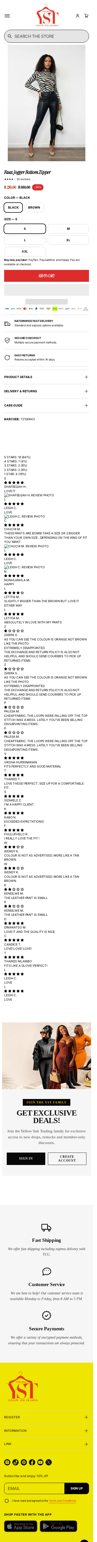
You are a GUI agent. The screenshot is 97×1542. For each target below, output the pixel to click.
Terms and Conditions (62, 1500)
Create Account (67, 1158)
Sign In (26, 1158)
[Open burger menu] (7, 16)
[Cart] (85, 16)
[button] (46, 290)
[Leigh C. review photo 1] (46, 516)
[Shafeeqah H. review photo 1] (46, 495)
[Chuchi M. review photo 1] (46, 546)
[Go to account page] (77, 16)
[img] (14, 482)
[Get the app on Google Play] (58, 1526)
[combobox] (46, 36)
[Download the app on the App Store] (20, 1526)
